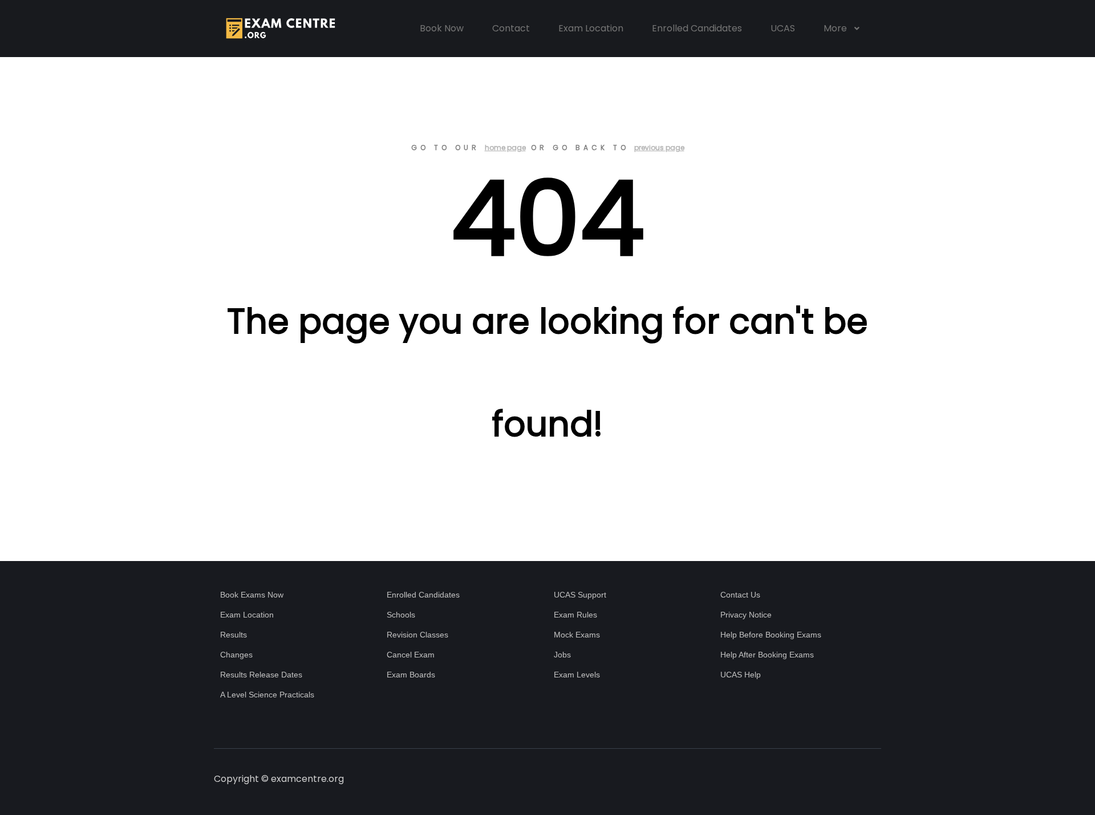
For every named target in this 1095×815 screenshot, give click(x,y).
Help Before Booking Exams (770, 634)
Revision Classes (417, 634)
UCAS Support (580, 594)
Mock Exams (577, 634)
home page (505, 147)
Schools (401, 614)
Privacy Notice (746, 614)
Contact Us (740, 594)
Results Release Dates (261, 674)
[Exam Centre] (279, 28)
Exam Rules (575, 614)
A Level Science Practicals (267, 694)
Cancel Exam (411, 654)
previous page (659, 147)
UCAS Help (740, 674)
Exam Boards (411, 674)
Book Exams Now (251, 594)
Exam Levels (577, 674)
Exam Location (247, 614)
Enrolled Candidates (423, 594)
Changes (236, 654)
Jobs (562, 654)
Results (233, 634)
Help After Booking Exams (767, 654)
